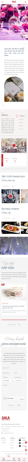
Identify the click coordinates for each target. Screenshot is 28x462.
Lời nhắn (5, 385)
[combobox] (19, 380)
